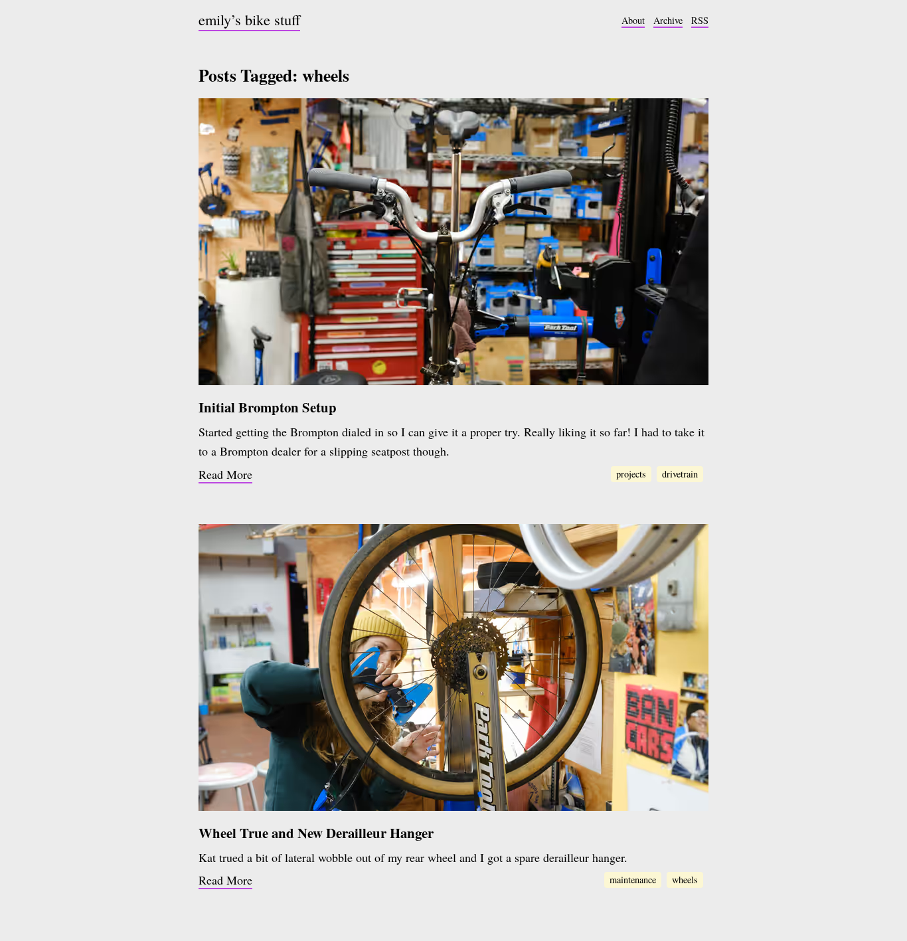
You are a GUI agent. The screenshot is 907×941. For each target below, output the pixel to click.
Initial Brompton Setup (268, 407)
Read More (225, 474)
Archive (668, 20)
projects (631, 474)
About (633, 20)
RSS (699, 20)
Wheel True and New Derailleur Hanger (316, 833)
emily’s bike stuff (249, 19)
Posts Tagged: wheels (274, 75)
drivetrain (680, 474)
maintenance (633, 879)
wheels (685, 879)
